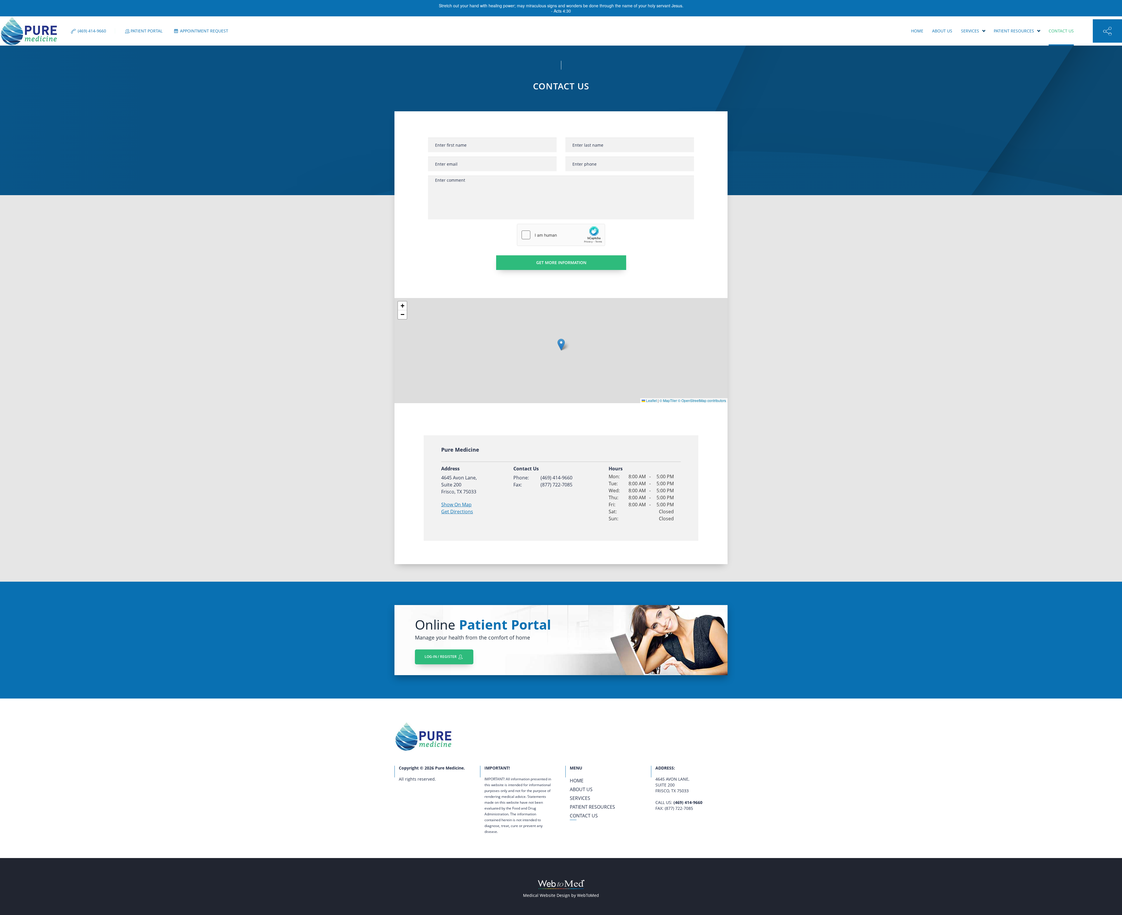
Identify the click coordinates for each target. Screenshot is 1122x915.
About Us (942, 31)
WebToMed (588, 895)
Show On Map (456, 504)
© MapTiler (668, 400)
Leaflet (651, 400)
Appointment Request (203, 31)
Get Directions (457, 511)
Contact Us (1061, 31)
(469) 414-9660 (556, 477)
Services (970, 31)
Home (917, 31)
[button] (561, 345)
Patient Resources (1014, 31)
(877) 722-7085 (556, 484)
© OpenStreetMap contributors (702, 400)
